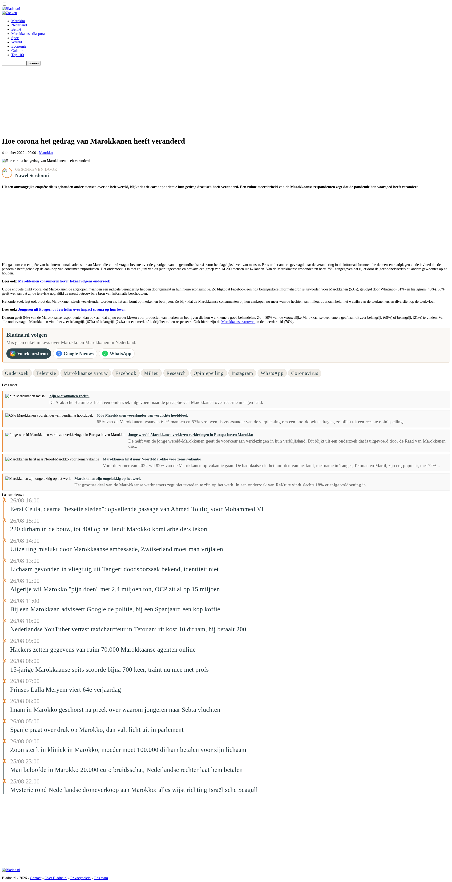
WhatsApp (272, 373)
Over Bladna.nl (55, 878)
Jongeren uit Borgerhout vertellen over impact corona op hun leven (71, 309)
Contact (35, 878)
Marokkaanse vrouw (86, 373)
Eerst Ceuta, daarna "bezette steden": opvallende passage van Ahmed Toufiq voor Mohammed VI (137, 509)
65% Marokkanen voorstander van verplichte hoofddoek (142, 415)
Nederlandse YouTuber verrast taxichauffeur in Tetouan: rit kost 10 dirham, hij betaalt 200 (128, 629)
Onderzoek (17, 373)
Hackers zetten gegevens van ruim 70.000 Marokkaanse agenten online (103, 649)
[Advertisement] (143, 99)
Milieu (151, 373)
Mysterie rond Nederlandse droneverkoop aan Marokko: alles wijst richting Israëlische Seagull (134, 789)
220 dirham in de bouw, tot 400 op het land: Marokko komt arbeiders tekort (109, 529)
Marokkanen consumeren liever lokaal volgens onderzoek (64, 281)
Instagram (242, 373)
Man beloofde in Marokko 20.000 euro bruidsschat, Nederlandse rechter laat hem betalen (126, 769)
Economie (18, 46)
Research (176, 373)
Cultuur (17, 51)
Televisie (46, 373)
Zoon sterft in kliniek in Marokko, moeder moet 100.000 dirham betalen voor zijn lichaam (128, 749)
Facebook (126, 373)
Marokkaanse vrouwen (238, 322)
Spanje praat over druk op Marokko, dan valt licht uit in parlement (97, 729)
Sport (15, 38)
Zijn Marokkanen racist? (69, 396)
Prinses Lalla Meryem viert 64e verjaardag (65, 689)
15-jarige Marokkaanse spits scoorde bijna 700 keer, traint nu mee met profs (109, 669)
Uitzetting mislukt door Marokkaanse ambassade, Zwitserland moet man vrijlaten (116, 549)
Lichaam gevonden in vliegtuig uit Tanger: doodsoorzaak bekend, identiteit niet (114, 569)
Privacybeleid (80, 878)
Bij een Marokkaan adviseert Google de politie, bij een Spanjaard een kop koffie (115, 609)
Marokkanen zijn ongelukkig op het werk (107, 478)
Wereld (16, 42)
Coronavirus (304, 373)
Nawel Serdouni (32, 175)
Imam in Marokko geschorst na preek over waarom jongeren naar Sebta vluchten (115, 709)
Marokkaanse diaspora (28, 34)
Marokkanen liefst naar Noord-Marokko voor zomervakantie (152, 459)
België (16, 29)
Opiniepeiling (209, 373)
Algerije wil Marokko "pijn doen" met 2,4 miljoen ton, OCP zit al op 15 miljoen (115, 589)
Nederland (19, 25)
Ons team (101, 878)
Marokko (18, 21)
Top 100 (17, 55)
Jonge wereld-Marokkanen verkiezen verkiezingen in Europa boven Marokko (190, 435)
